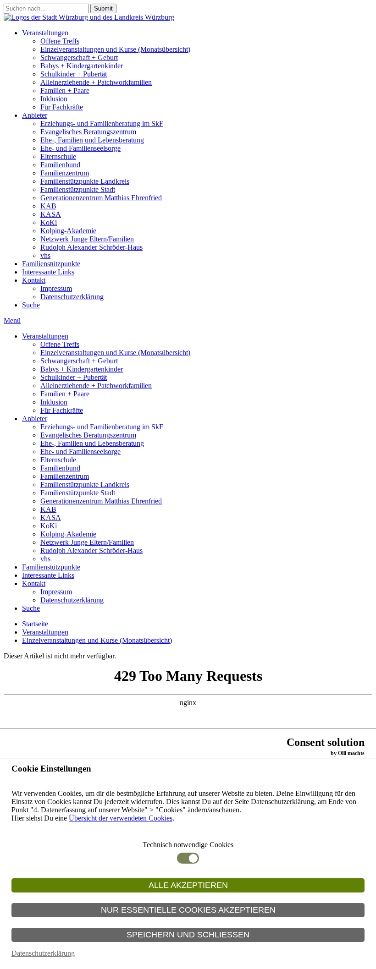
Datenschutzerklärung (72, 297)
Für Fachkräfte (61, 107)
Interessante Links (48, 272)
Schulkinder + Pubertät (73, 74)
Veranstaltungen (45, 33)
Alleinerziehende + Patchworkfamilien (96, 82)
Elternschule (58, 156)
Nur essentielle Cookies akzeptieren (188, 909)
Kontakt (33, 280)
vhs (45, 255)
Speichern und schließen (188, 934)
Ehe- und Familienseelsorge (80, 148)
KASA (50, 214)
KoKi (48, 222)
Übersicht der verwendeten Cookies (120, 818)
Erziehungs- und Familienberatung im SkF (101, 123)
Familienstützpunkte (51, 264)
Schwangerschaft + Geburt (79, 57)
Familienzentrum (64, 173)
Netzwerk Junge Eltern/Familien (87, 239)
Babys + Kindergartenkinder (81, 66)
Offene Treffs (59, 41)
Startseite (35, 624)
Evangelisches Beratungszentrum (88, 132)
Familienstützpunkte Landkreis (84, 181)
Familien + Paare (64, 90)
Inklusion (53, 99)
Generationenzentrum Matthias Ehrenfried (101, 198)
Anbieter (34, 115)
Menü (12, 320)
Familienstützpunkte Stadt (77, 189)
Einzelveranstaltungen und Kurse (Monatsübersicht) (115, 49)
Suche (31, 305)
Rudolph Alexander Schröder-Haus (91, 247)
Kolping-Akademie (68, 231)
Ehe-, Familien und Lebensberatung (92, 140)
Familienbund (60, 165)
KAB (48, 206)
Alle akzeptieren (188, 885)
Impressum (56, 288)
